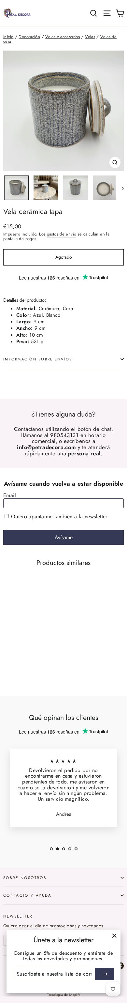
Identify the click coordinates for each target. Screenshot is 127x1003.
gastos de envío (62, 234)
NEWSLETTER (18, 916)
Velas (90, 37)
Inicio (8, 37)
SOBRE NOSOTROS (24, 877)
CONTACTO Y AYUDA (27, 895)
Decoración (29, 37)
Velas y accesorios (62, 37)
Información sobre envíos (37, 359)
